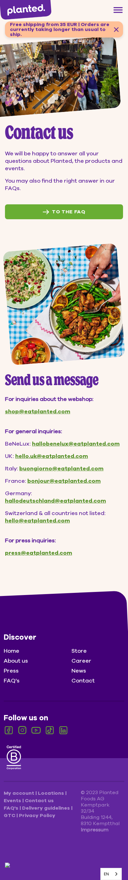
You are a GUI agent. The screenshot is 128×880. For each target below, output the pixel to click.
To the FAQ (68, 211)
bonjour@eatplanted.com (64, 481)
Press (11, 670)
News (78, 670)
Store (79, 651)
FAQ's (12, 680)
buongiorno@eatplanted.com (61, 468)
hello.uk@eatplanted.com (51, 456)
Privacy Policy (37, 815)
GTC (10, 815)
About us (16, 660)
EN (106, 874)
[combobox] (111, 874)
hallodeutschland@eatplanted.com (55, 500)
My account (19, 793)
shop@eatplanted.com (37, 411)
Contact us (39, 800)
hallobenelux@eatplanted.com (76, 443)
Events (13, 800)
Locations (51, 793)
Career (81, 660)
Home (11, 651)
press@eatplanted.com (38, 553)
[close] (116, 29)
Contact (83, 680)
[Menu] (118, 9)
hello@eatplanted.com (37, 520)
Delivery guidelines (46, 808)
